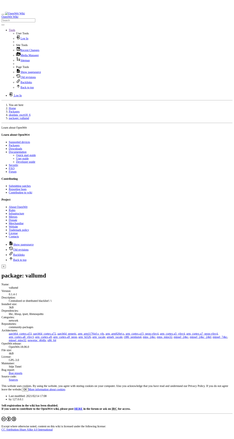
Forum (12, 171)
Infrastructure (16, 213)
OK (25, 389)
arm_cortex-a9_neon (65, 337)
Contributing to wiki (20, 192)
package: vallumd (19, 118)
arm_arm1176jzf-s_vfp (91, 333)
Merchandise (16, 223)
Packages (14, 111)
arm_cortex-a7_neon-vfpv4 (202, 333)
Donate (13, 220)
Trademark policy (19, 229)
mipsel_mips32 (17, 340)
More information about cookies (46, 389)
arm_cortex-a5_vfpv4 (172, 333)
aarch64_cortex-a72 (44, 333)
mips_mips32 (164, 337)
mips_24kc (149, 337)
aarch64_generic (66, 333)
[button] (12, 30)
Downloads (15, 148)
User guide (22, 158)
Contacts (14, 236)
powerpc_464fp (37, 340)
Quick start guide (26, 155)
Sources (13, 379)
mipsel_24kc (181, 337)
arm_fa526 (84, 337)
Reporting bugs (18, 189)
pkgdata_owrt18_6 (20, 114)
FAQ (12, 168)
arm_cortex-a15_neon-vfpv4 (142, 333)
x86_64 (51, 340)
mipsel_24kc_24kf (200, 337)
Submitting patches (20, 185)
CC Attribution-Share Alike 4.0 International (27, 429)
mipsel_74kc (220, 337)
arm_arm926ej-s (114, 333)
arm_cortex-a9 (43, 337)
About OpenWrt (18, 206)
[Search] (2, 24)
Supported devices (19, 142)
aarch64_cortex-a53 (20, 333)
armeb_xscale (114, 337)
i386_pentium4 (132, 337)
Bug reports (15, 373)
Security (13, 165)
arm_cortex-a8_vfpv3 (21, 337)
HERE (78, 408)
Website (13, 226)
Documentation (18, 151)
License (13, 233)
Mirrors (13, 216)
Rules (12, 210)
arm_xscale (98, 337)
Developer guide (25, 161)
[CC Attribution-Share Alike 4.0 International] (8, 420)
